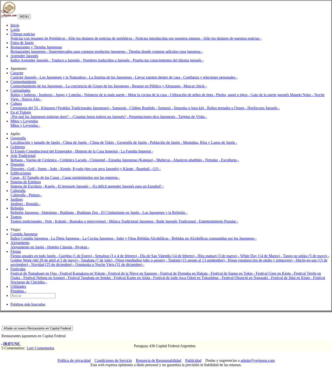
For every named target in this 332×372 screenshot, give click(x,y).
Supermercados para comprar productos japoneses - (89, 51)
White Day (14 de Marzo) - (261, 256)
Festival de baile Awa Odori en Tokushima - (187, 278)
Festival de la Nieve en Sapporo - (134, 273)
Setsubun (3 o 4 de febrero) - (117, 256)
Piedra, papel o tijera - (233, 95)
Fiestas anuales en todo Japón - (34, 256)
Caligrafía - (19, 195)
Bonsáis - (33, 204)
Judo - (55, 169)
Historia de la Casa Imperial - (98, 151)
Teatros (16, 217)
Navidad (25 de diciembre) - (53, 265)
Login (15, 29)
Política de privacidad (74, 360)
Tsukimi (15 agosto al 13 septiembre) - (198, 260)
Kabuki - (62, 221)
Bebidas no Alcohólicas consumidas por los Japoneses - (214, 238)
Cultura (16, 103)
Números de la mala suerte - (106, 95)
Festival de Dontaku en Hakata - (185, 273)
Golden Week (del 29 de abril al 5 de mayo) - (45, 260)
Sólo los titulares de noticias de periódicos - (101, 38)
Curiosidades (20, 90)
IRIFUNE (12, 344)
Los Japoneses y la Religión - (164, 212)
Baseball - (144, 169)
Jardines (16, 199)
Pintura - (35, 195)
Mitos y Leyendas (24, 121)
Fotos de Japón (22, 43)
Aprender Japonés (24, 56)
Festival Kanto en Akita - (133, 278)
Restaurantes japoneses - (29, 51)
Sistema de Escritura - (27, 186)
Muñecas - (164, 160)
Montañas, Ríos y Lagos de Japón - (210, 142)
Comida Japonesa (23, 234)
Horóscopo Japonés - (263, 108)
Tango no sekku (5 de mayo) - (306, 256)
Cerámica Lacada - (75, 160)
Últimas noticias (22, 34)
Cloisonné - (99, 160)
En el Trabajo (20, 112)
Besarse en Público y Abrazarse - (157, 86)
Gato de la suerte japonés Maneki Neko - (282, 95)
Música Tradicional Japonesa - (132, 221)
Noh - (50, 221)
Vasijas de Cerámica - (43, 160)
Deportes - (18, 169)
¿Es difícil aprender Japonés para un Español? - (127, 186)
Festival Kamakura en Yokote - (84, 273)
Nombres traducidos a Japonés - (108, 60)
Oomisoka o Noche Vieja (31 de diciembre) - (109, 265)
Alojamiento (19, 243)
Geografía (18, 138)
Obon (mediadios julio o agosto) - (141, 260)
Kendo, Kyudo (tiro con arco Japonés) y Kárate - (98, 169)
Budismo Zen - (89, 212)
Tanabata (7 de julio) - (98, 260)
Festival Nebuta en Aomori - (45, 278)
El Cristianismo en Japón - (121, 212)
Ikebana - (18, 160)
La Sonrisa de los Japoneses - (112, 77)
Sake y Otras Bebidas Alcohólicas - (144, 238)
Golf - (32, 169)
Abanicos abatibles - (189, 160)
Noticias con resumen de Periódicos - (39, 38)
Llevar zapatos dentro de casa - (159, 77)
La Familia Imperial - (137, 151)
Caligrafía (18, 191)
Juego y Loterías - (70, 95)
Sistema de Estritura (25, 182)
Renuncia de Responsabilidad (158, 360)
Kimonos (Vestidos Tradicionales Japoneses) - (76, 108)
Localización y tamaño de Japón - (36, 142)
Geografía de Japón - (133, 142)
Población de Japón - (166, 142)
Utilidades (18, 286)
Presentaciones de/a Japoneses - (153, 117)
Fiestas (15, 251)
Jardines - (18, 204)
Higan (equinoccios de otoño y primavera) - (262, 260)
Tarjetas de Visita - (192, 117)
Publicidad (193, 360)
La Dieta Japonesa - (66, 238)
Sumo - (44, 169)
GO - (157, 169)
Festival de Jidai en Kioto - (292, 278)
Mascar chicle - (195, 86)
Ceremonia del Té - (25, 108)
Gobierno (17, 147)
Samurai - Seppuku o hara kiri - (182, 108)
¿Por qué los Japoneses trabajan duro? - (41, 117)
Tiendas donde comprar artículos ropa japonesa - (166, 51)
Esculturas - (230, 160)
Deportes (17, 164)
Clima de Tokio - (103, 142)
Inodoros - (47, 95)
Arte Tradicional (22, 156)
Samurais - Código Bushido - (135, 108)
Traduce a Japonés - (67, 60)
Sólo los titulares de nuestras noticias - (232, 38)
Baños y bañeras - (24, 95)
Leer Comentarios (40, 348)
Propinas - (18, 291)
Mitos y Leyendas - (25, 125)
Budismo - (68, 212)
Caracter (16, 73)
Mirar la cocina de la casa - (149, 95)
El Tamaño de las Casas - (42, 177)
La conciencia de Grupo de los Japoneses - (99, 86)
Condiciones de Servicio (113, 360)
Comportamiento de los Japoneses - (38, 86)
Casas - (16, 177)
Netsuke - (213, 160)
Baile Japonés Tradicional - (177, 221)
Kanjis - (51, 186)
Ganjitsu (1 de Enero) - (77, 256)
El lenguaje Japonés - (74, 186)
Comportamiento (23, 82)
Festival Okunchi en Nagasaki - (246, 278)
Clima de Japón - (76, 142)
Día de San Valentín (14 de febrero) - (169, 256)
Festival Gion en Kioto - (275, 273)
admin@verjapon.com (258, 360)
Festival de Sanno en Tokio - (233, 273)
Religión (17, 208)
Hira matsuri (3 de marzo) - (219, 256)
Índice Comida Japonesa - (30, 238)
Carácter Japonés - (25, 77)
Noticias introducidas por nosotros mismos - (169, 38)
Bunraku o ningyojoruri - (89, 221)
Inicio (14, 25)
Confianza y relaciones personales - (210, 77)
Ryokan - (82, 247)
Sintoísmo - (51, 212)
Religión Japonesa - (26, 212)
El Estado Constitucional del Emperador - (42, 151)
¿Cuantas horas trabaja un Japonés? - (100, 117)
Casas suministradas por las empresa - (91, 177)
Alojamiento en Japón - (28, 247)
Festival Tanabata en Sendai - (91, 278)
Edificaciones (20, 173)
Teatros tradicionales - (27, 221)
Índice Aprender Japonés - (31, 60)
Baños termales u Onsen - (227, 108)
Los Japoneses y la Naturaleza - (64, 77)
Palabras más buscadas (27, 304)
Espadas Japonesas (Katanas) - (132, 160)
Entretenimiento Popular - (218, 221)
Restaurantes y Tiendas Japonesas (36, 47)
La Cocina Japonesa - (99, 238)
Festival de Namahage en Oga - (35, 273)
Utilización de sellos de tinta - (193, 95)
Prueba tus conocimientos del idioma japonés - (168, 60)
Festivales (18, 269)
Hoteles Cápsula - (61, 247)
